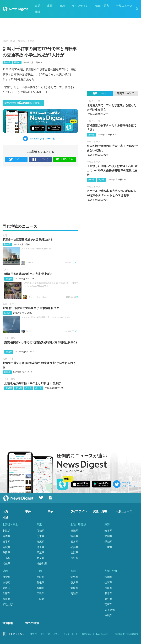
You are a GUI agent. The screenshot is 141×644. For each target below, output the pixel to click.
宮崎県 (91, 134)
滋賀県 (6, 576)
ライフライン (80, 5)
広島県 (40, 593)
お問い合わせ (88, 634)
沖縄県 (108, 615)
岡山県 (40, 588)
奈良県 (6, 598)
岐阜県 (108, 530)
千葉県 (40, 552)
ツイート (19, 159)
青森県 (6, 536)
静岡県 (108, 536)
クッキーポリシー (71, 634)
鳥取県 (40, 576)
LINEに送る (67, 159)
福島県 (6, 563)
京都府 (6, 582)
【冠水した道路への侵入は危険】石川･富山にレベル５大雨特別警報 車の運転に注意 (112, 170)
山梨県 (74, 552)
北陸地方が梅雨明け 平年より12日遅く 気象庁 (32, 383)
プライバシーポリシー (51, 634)
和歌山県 (8, 604)
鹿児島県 (110, 609)
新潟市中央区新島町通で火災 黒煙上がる (28, 239)
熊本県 (108, 593)
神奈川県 (42, 563)
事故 (62, 5)
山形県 (6, 558)
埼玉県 (40, 547)
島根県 (40, 582)
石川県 (28, 388)
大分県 (108, 598)
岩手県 (6, 541)
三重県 (108, 547)
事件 (50, 5)
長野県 (74, 558)
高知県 (74, 593)
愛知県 (108, 541)
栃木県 (40, 536)
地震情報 (8, 623)
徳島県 (74, 576)
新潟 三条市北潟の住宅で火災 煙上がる (28, 273)
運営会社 (34, 634)
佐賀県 (108, 582)
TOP (5, 41)
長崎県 (108, 588)
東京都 (40, 558)
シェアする (42, 159)
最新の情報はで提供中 (23, 103)
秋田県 (6, 552)
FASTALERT (102, 634)
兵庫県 (6, 593)
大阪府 (6, 588)
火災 (37, 5)
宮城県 (6, 547)
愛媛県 (74, 588)
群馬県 (40, 541)
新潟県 (21, 41)
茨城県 (40, 530)
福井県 (38, 388)
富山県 (19, 388)
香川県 (74, 582)
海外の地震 (32, 623)
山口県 (40, 598)
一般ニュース (124, 5)
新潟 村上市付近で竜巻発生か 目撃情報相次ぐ (31, 308)
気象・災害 (102, 5)
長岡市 (31, 41)
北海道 (6, 530)
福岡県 (108, 576)
